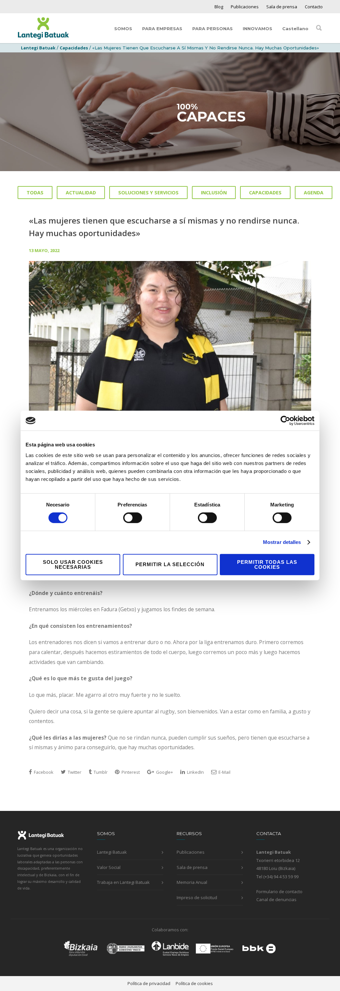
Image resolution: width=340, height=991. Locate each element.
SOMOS (123, 28)
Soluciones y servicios (148, 192)
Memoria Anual (192, 882)
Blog (218, 7)
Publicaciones (245, 7)
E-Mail (223, 772)
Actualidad (81, 192)
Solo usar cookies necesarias (73, 564)
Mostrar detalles (282, 542)
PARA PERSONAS (212, 28)
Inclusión (214, 192)
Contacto (314, 7)
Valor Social (109, 867)
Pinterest (130, 772)
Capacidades (74, 48)
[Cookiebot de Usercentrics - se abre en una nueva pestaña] (285, 421)
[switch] (132, 517)
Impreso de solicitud (197, 897)
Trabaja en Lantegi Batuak (123, 882)
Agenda (313, 192)
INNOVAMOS (257, 28)
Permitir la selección (170, 564)
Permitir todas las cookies (267, 564)
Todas (35, 192)
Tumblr (100, 772)
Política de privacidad (149, 983)
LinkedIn (195, 772)
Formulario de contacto (279, 891)
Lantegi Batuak (112, 852)
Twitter (74, 772)
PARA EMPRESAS (162, 28)
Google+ (164, 772)
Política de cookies (194, 983)
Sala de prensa (281, 7)
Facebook (43, 772)
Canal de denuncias (276, 899)
